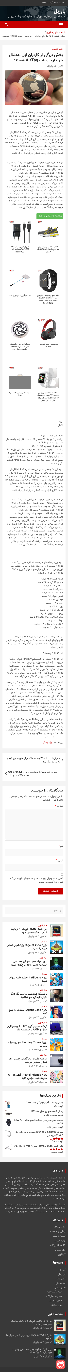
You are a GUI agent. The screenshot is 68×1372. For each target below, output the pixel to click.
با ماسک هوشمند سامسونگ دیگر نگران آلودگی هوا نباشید (28, 995)
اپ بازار (44, 942)
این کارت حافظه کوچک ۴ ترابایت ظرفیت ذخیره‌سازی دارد (29, 931)
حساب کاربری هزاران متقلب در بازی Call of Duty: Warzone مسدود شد (33, 773)
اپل (50, 742)
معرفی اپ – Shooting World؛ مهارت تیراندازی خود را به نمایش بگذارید (33, 760)
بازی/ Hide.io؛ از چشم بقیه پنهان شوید (28, 979)
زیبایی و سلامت (58, 1232)
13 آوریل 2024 (40, 936)
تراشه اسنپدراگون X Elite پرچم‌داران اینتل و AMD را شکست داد (27, 1028)
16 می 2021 (58, 66)
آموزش (62, 1270)
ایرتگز (45, 742)
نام (61, 846)
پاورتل (60, 11)
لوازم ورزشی (60, 1241)
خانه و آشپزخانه (58, 1245)
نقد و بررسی (60, 1287)
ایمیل (59, 860)
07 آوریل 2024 (40, 1066)
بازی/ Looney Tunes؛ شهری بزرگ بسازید (27, 1044)
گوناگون (62, 1255)
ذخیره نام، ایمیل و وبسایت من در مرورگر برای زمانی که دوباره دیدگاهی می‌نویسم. (36, 880)
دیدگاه (59, 806)
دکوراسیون (60, 1250)
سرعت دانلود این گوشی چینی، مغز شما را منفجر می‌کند (27, 1060)
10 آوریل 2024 (40, 969)
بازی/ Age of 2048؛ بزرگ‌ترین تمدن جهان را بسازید (27, 947)
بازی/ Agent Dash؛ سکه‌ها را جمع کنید (28, 1012)
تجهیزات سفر (59, 1236)
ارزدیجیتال (60, 1283)
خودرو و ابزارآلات (54, 1296)
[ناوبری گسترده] (61, 24)
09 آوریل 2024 (40, 1001)
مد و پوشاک (60, 1227)
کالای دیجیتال (55, 1301)
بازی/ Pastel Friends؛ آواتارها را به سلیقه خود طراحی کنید (27, 1076)
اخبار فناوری (57, 49)
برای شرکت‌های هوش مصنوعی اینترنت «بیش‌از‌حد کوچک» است (29, 963)
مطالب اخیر (55, 1314)
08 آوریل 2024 (40, 1034)
